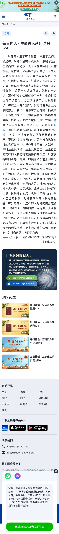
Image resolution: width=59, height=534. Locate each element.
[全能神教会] (29, 16)
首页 (4, 24)
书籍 (22, 392)
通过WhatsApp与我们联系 (29, 526)
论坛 (4, 410)
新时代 (24, 404)
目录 (6, 33)
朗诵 (12, 24)
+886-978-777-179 (17, 446)
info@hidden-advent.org (20, 452)
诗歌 (4, 398)
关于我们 (43, 404)
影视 (41, 392)
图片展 (5, 404)
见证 (31, 218)
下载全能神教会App (14, 420)
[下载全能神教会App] (5, 427)
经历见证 (43, 398)
